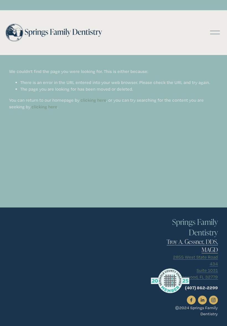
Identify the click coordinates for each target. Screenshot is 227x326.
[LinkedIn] (202, 300)
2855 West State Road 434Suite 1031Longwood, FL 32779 (195, 267)
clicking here (93, 100)
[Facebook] (191, 300)
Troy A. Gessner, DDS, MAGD (192, 246)
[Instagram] (213, 300)
